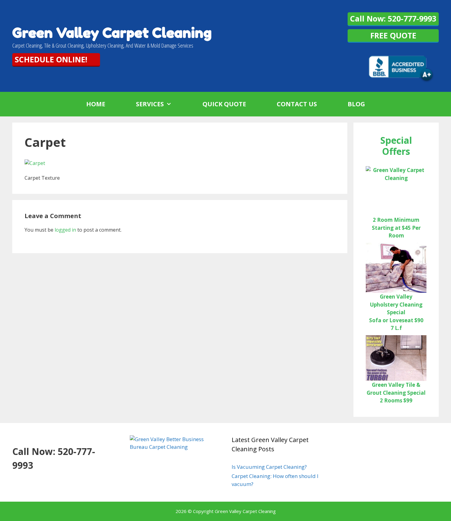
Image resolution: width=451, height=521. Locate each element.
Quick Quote (224, 104)
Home (95, 104)
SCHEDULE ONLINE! (51, 59)
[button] (175, 104)
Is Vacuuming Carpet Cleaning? (269, 466)
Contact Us (297, 104)
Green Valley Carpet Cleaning (112, 32)
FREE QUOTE (393, 35)
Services (150, 104)
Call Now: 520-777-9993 (393, 18)
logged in (65, 229)
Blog (356, 104)
